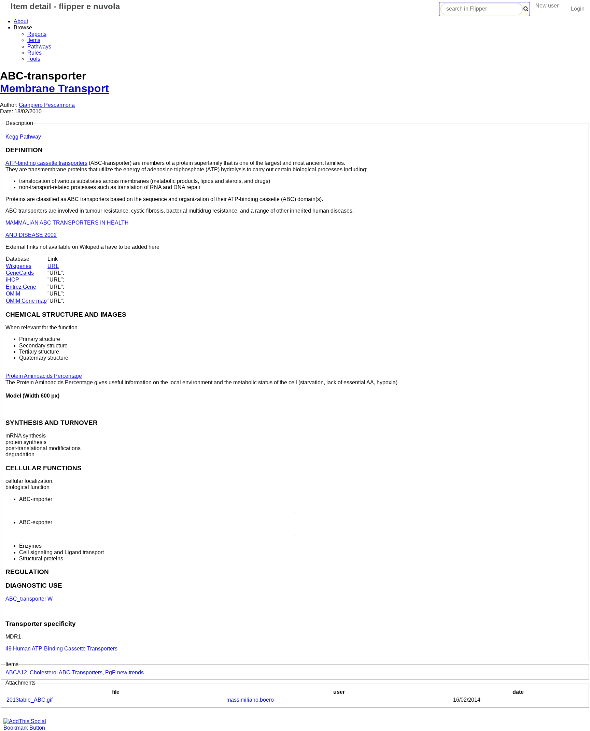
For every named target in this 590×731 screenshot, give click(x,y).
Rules (34, 53)
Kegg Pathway (23, 137)
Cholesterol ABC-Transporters (66, 672)
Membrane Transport (54, 88)
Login (578, 9)
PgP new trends (124, 672)
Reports (36, 34)
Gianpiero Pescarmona (47, 105)
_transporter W (29, 599)
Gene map (26, 301)
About (21, 21)
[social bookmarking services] (29, 728)
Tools (33, 59)
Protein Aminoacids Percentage (43, 376)
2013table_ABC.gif (29, 700)
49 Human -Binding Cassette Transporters (61, 648)
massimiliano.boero (250, 700)
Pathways (39, 46)
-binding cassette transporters (46, 163)
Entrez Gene (21, 287)
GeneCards (20, 273)
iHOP (12, 280)
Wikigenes (18, 266)
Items (33, 40)
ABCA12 (16, 672)
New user (547, 6)
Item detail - (64, 6)
